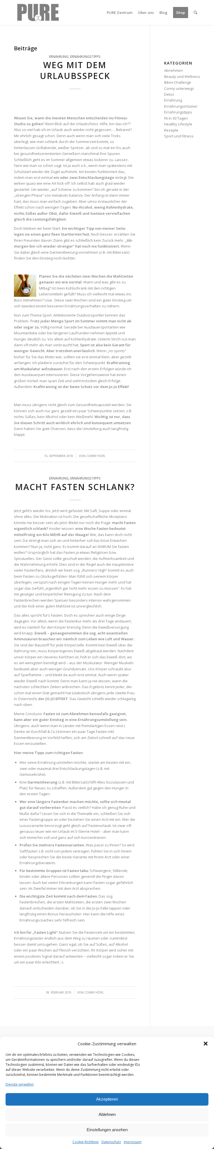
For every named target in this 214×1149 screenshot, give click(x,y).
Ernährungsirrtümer (181, 106)
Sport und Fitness (179, 136)
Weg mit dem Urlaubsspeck (75, 70)
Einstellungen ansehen (107, 1129)
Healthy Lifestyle (178, 124)
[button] (205, 1043)
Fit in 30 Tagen (176, 118)
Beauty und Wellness (182, 76)
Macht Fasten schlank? (75, 487)
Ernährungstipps (85, 56)
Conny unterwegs (179, 88)
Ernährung (59, 56)
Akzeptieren (107, 1099)
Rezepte (171, 130)
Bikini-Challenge (177, 82)
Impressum (133, 1142)
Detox (169, 94)
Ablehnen (107, 1114)
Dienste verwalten (20, 1084)
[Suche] (195, 12)
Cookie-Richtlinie (85, 1142)
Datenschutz (111, 1142)
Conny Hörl (96, 456)
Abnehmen (173, 70)
